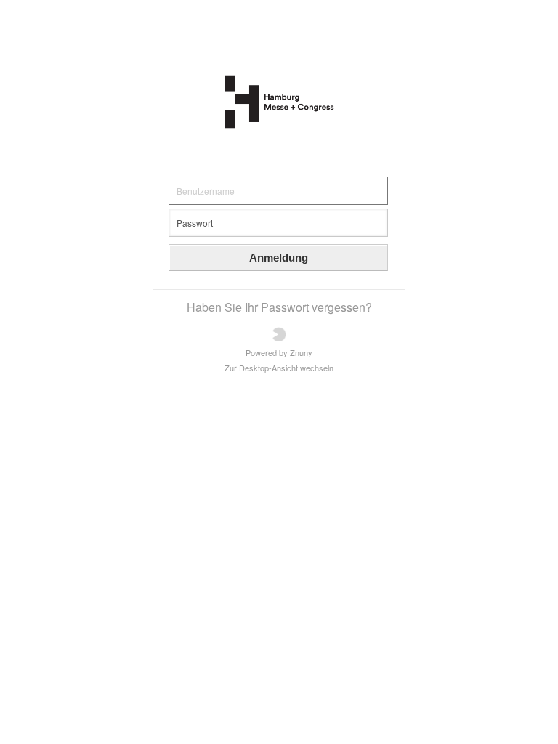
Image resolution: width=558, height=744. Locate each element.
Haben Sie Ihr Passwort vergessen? (279, 307)
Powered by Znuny (279, 352)
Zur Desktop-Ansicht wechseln (279, 368)
